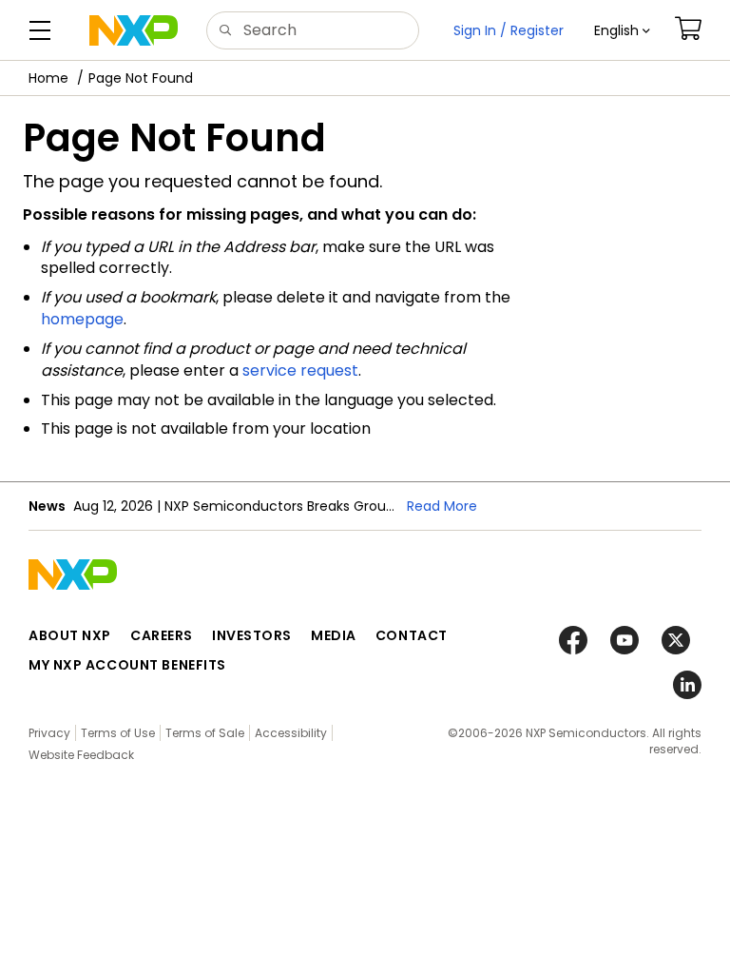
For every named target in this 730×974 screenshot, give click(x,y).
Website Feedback (81, 755)
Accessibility (291, 733)
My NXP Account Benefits (127, 664)
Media (333, 635)
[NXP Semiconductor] (133, 30)
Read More (442, 506)
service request (300, 370)
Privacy (49, 733)
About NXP (70, 635)
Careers (161, 635)
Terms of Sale (204, 733)
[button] (622, 30)
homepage (82, 319)
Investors (252, 635)
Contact (411, 635)
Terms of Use (118, 733)
